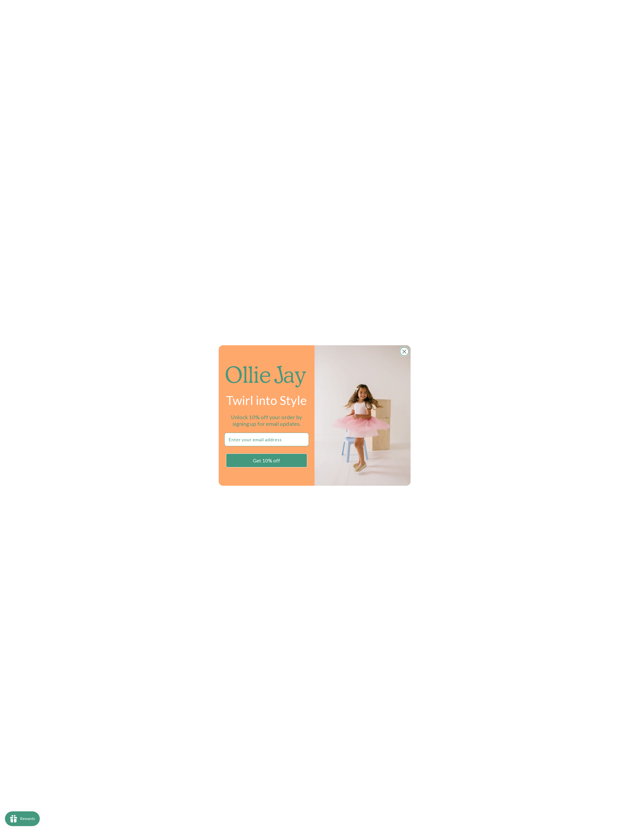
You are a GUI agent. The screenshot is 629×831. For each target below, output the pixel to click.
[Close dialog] (404, 351)
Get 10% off (266, 460)
